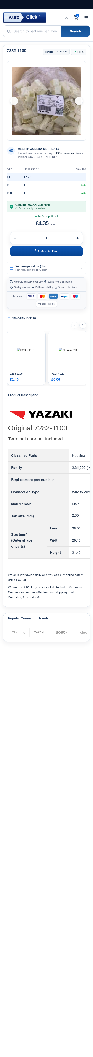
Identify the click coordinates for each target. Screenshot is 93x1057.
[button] (46, 268)
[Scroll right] (82, 325)
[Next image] (79, 101)
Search (75, 31)
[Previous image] (14, 101)
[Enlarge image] (46, 101)
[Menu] (86, 17)
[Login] (66, 17)
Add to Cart (49, 251)
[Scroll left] (74, 325)
